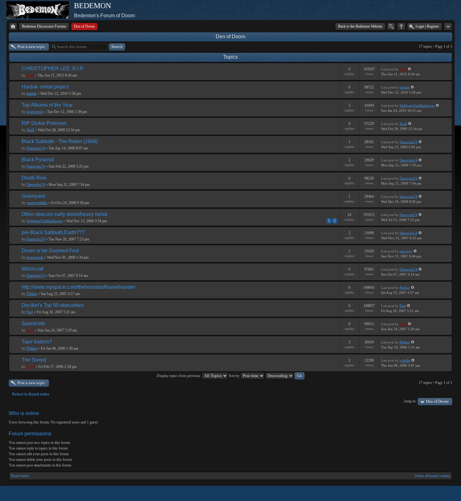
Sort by (235, 376)
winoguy (406, 251)
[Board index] (13, 26)
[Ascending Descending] (285, 376)
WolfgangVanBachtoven (417, 105)
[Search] (391, 26)
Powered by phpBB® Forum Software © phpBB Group (442, 493)
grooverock (34, 112)
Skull (30, 130)
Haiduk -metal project (45, 86)
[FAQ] (401, 26)
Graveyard (33, 196)
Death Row (34, 177)
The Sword (34, 360)
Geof (30, 75)
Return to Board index (30, 394)
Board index (20, 476)
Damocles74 (35, 148)
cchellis (405, 360)
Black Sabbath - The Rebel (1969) (60, 141)
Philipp (31, 294)
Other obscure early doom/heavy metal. (65, 214)
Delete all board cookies (432, 476)
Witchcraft (33, 269)
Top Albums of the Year (47, 105)
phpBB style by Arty (424, 493)
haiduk (31, 93)
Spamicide (33, 323)
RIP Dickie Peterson (44, 123)
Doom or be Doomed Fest (50, 250)
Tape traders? (37, 341)
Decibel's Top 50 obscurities (53, 305)
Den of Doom (230, 36)
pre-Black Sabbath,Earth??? (53, 232)
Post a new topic (31, 46)
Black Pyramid (38, 159)
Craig (30, 366)
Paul (29, 312)
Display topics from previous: (179, 376)
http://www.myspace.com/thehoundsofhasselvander (78, 287)
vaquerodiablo (36, 203)
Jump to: (410, 401)
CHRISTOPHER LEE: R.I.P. (53, 68)
